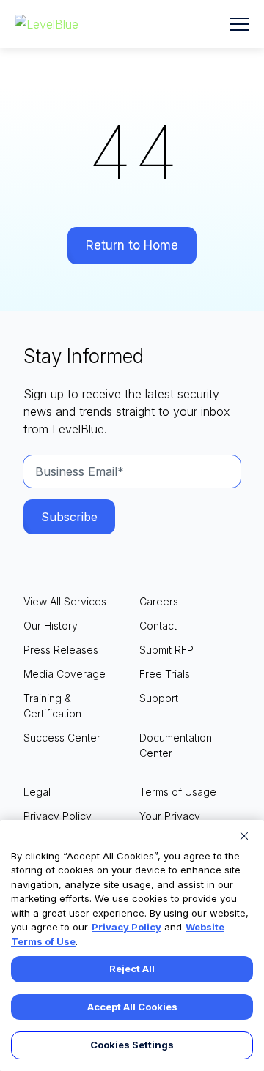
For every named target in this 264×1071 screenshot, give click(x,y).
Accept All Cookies (132, 1006)
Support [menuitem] (158, 698)
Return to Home (132, 245)
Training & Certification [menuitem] (52, 706)
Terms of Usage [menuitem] (177, 791)
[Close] (244, 836)
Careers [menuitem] (158, 601)
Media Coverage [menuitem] (64, 674)
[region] (132, 945)
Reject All (132, 968)
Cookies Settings (132, 1045)
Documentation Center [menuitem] (175, 745)
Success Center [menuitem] (61, 737)
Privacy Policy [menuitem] (57, 816)
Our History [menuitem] (50, 625)
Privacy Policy (126, 927)
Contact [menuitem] (158, 625)
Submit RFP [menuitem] (166, 649)
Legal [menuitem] (37, 791)
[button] (239, 24)
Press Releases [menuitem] (60, 649)
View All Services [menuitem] (64, 601)
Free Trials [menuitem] (164, 674)
